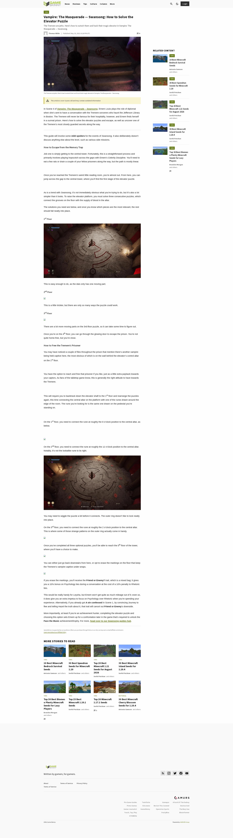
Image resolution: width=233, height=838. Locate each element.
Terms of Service (66, 783)
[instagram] (168, 773)
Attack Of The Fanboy (181, 802)
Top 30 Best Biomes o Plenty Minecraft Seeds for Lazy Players (54, 704)
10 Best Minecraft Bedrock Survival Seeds (53, 666)
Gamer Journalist (130, 809)
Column (103, 4)
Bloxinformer (184, 812)
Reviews (76, 4)
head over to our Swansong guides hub (110, 621)
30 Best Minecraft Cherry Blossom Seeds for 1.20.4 (128, 702)
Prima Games (132, 806)
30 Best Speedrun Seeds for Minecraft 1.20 (79, 666)
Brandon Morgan (50, 712)
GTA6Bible (133, 816)
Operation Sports (162, 809)
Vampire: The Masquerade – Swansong (77, 109)
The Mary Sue (184, 809)
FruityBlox (165, 812)
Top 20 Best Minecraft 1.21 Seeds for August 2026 (103, 668)
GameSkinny (145, 809)
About (46, 783)
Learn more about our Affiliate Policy (55, 632)
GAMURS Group (184, 822)
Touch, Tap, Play (130, 812)
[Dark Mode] (177, 3)
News (67, 4)
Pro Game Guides (130, 802)
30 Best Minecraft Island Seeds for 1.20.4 (128, 666)
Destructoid (184, 806)
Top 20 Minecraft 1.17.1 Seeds (103, 701)
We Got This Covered (161, 806)
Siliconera (146, 806)
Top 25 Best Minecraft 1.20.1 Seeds (77, 702)
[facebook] (180, 773)
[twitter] (174, 773)
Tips (85, 4)
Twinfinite (146, 802)
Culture (93, 4)
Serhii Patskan (74, 673)
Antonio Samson (50, 673)
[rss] (163, 773)
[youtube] (186, 773)
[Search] (171, 3)
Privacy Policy (82, 783)
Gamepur (165, 802)
